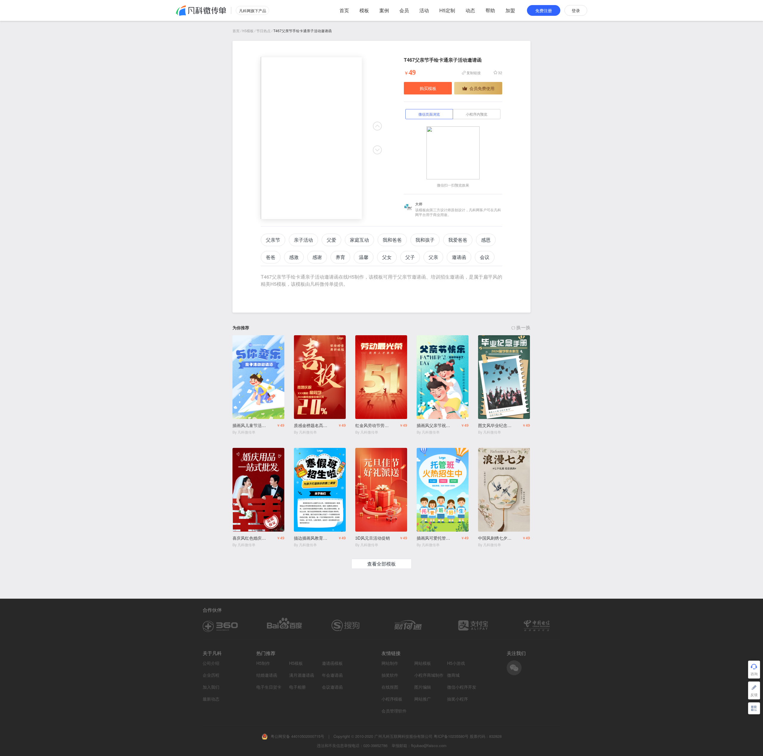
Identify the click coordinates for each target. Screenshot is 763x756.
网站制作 (390, 663)
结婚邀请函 (266, 675)
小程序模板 (392, 699)
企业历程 (211, 675)
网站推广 (422, 699)
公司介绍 (211, 663)
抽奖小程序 (457, 699)
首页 (344, 10)
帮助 (490, 10)
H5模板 (296, 663)
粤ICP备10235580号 (451, 736)
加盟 (510, 10)
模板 (364, 10)
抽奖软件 (390, 675)
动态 (470, 10)
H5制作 (263, 663)
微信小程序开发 (461, 687)
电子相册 (297, 687)
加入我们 (211, 687)
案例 (384, 10)
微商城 (453, 675)
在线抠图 (390, 687)
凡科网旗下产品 (252, 10)
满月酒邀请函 (301, 675)
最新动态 (211, 699)
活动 (424, 10)
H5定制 (447, 10)
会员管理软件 (394, 711)
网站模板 (422, 663)
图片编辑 (422, 687)
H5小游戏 (456, 663)
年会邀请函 (332, 675)
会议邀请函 (332, 687)
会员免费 (272, 340)
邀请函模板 (332, 663)
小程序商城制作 (428, 675)
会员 (404, 10)
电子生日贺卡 (268, 687)
